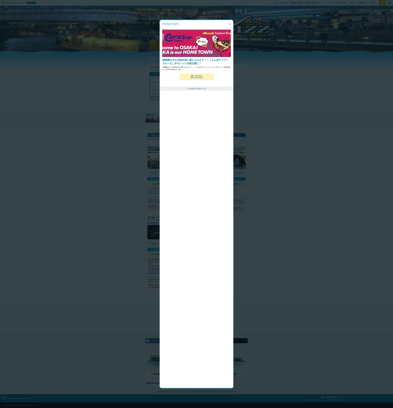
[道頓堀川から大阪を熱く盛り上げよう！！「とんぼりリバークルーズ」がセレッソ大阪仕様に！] (196, 26)
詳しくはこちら (196, 77)
